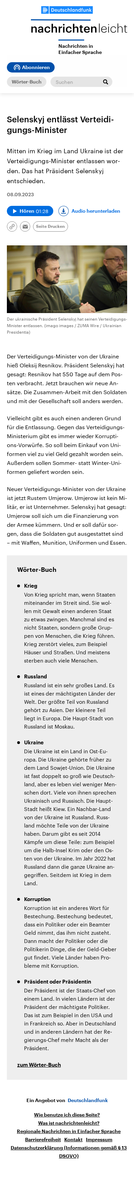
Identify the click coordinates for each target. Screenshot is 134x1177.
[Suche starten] (105, 82)
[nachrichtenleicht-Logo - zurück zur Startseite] (79, 29)
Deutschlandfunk (88, 1100)
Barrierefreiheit (43, 1139)
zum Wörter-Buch (39, 1065)
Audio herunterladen (95, 211)
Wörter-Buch (27, 81)
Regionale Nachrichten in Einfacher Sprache (69, 1131)
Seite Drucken (50, 226)
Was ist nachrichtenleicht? (69, 1123)
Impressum (99, 1139)
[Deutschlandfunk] (67, 10)
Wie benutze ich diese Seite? (67, 1114)
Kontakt (73, 1139)
